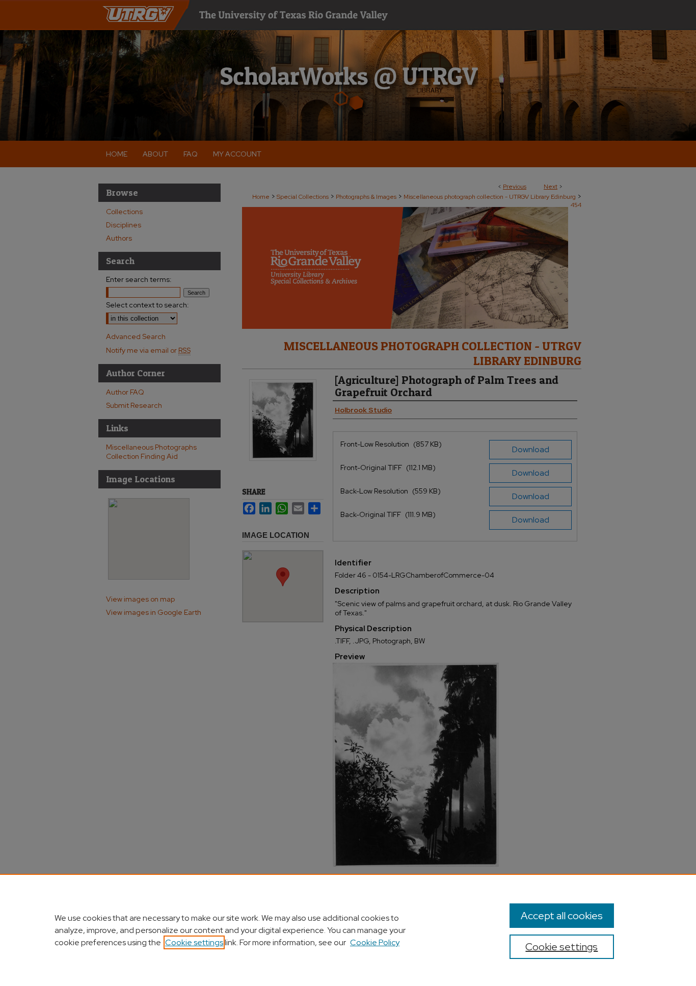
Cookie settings (194, 942)
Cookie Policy (374, 942)
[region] (348, 930)
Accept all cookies (562, 915)
